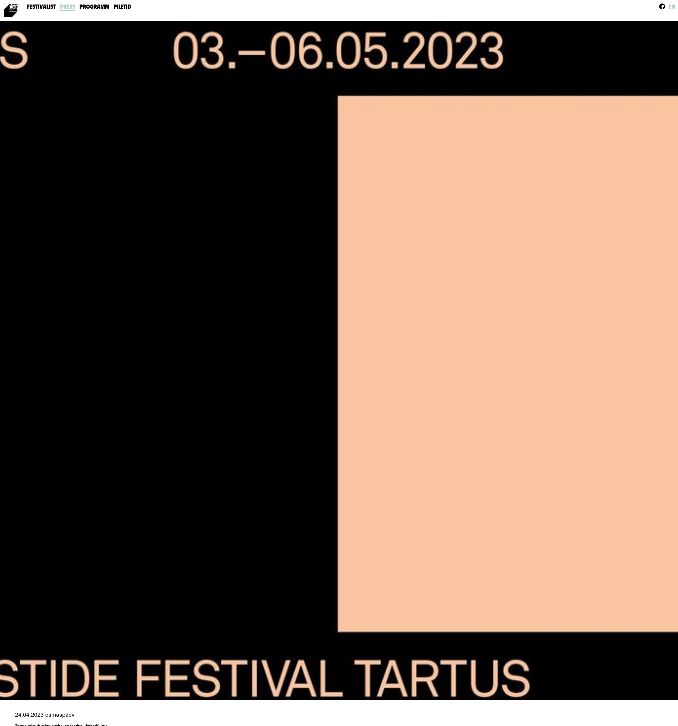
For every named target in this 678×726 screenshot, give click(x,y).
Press (67, 7)
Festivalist (41, 7)
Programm (94, 7)
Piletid (122, 7)
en (672, 7)
